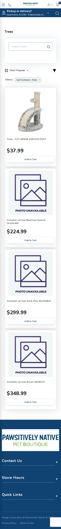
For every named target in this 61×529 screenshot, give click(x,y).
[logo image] (30, 4)
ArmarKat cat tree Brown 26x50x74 (26, 381)
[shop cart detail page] (57, 4)
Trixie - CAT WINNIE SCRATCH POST (26, 139)
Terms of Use (27, 523)
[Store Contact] (9, 4)
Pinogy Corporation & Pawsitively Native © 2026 (28, 517)
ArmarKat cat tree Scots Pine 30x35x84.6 (29, 301)
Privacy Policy (9, 523)
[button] (50, 4)
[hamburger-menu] (3, 4)
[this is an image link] (30, 440)
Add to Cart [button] (30, 159)
